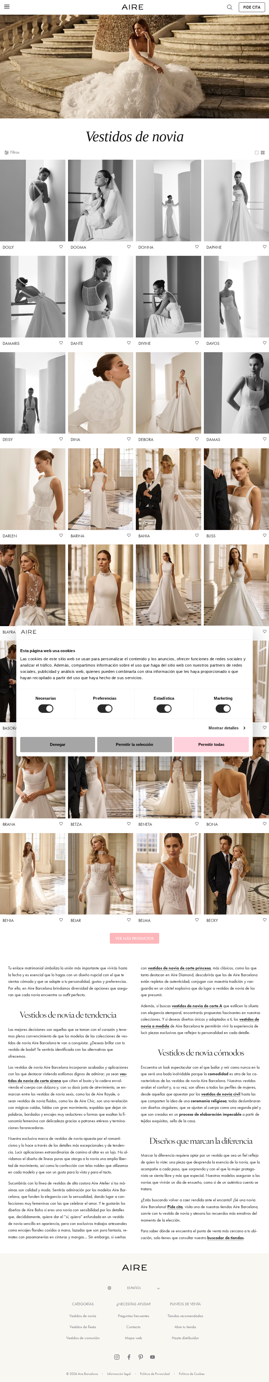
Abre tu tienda (185, 1326)
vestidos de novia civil (220, 1094)
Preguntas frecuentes (133, 1315)
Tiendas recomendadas (185, 1315)
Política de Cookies (192, 1374)
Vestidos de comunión (83, 1338)
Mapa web (133, 1338)
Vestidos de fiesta (83, 1326)
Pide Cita (252, 7)
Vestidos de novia (82, 1315)
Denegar (57, 744)
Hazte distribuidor (185, 1338)
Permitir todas (211, 744)
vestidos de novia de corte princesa (179, 967)
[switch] (104, 708)
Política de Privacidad (155, 1374)
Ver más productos (134, 938)
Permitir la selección (134, 744)
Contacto (133, 1326)
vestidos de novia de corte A (197, 1005)
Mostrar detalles (224, 728)
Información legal (119, 1374)
